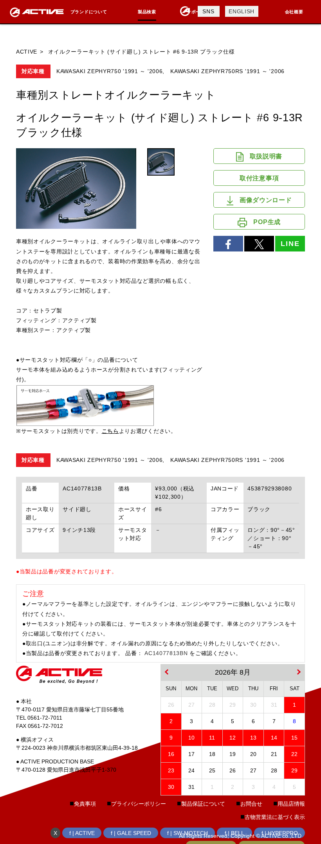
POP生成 (267, 222)
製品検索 (147, 11)
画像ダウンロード (266, 200)
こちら (110, 431)
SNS (208, 11)
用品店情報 (291, 804)
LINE (290, 244)
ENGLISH (241, 11)
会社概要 (294, 11)
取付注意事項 (259, 178)
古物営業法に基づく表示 (275, 817)
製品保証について (203, 804)
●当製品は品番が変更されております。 (66, 571)
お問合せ (251, 804)
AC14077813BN (166, 653)
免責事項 (85, 804)
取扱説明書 (266, 156)
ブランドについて (88, 11)
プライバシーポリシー (138, 804)
